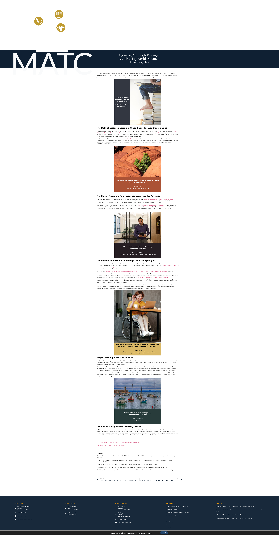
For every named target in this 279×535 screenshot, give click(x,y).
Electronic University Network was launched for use (142, 267)
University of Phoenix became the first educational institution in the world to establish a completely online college (136, 271)
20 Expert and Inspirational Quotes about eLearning (111, 445)
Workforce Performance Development (177, 512)
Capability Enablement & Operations (177, 506)
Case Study (169, 522)
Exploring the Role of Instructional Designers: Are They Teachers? (114, 448)
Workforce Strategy (171, 509)
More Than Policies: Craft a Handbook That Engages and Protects (235, 506)
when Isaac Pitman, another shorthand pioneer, (127, 139)
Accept (164, 532)
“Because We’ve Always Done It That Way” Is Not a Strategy (234, 518)
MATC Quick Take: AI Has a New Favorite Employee (231, 515)
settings (149, 533)
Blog (167, 525)
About (167, 519)
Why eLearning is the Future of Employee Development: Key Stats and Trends (118, 442)
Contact (168, 528)
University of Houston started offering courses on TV (151, 205)
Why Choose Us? (171, 515)
